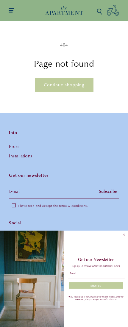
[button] (99, 12)
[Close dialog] (124, 234)
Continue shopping (64, 85)
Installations (20, 156)
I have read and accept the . (53, 206)
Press (14, 146)
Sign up (95, 285)
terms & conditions (73, 206)
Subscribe (108, 191)
